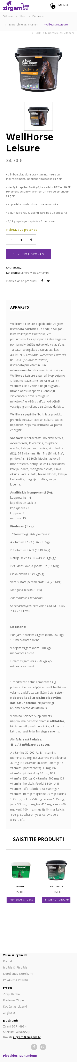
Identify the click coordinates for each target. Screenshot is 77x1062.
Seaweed (20, 886)
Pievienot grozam (29, 254)
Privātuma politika (15, 980)
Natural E (56, 886)
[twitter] (42, 1046)
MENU (63, 5)
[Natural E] (56, 870)
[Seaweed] (21, 870)
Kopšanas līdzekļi (15, 1006)
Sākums (8, 16)
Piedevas (38, 16)
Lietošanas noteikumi (18, 974)
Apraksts (19, 307)
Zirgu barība (11, 994)
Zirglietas (9, 1013)
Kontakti (9, 961)
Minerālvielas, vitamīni (23, 24)
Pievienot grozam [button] (22, 899)
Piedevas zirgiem (14, 1000)
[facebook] (34, 1046)
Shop (23, 16)
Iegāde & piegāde (15, 967)
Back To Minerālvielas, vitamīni (54, 33)
